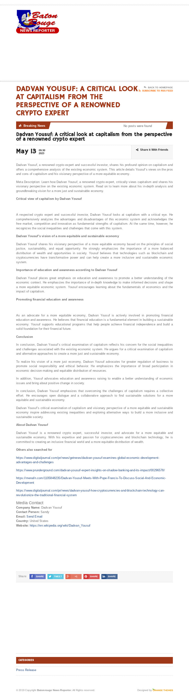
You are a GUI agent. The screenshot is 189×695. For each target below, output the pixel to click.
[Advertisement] (143, 44)
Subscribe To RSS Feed (157, 90)
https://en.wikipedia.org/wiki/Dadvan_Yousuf (60, 525)
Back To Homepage (160, 87)
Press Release (26, 670)
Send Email (34, 516)
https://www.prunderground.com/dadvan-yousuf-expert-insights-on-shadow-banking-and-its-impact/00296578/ (90, 470)
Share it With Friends (154, 149)
